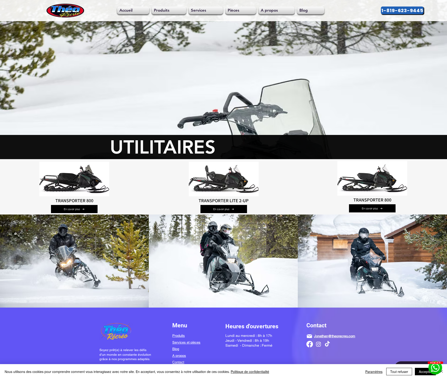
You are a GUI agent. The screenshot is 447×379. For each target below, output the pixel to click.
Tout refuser (399, 371)
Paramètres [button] (374, 371)
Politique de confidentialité (250, 371)
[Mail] (309, 336)
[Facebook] (309, 344)
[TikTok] (327, 344)
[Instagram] (318, 344)
